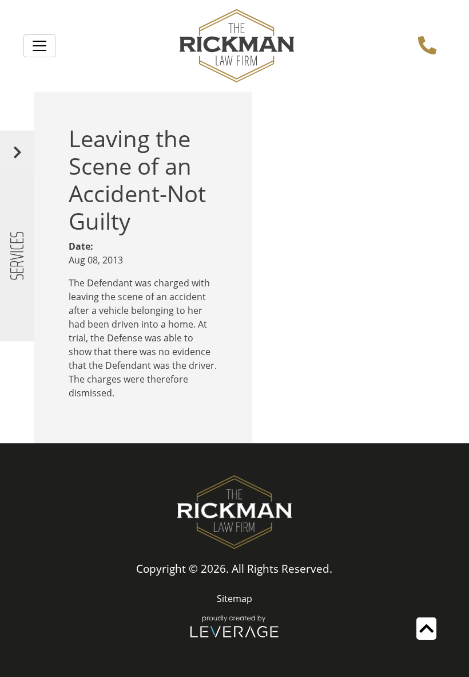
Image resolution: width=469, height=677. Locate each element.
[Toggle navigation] (39, 45)
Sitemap (234, 598)
